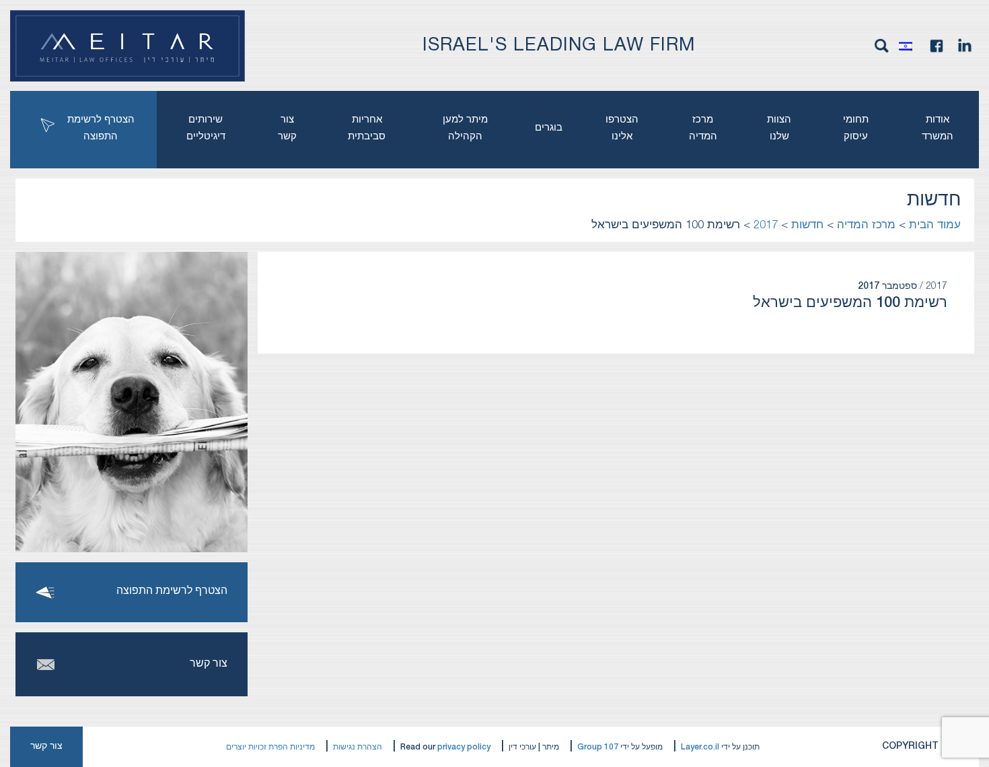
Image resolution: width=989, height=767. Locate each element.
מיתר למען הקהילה (465, 128)
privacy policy (463, 747)
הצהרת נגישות (357, 747)
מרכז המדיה (703, 128)
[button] (909, 46)
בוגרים (548, 128)
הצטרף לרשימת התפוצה (101, 128)
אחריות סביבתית (367, 128)
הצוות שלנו (779, 128)
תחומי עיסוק (856, 128)
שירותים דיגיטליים (205, 128)
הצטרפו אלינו (622, 128)
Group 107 (597, 747)
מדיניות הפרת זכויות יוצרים (270, 747)
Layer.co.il (700, 747)
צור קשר (287, 128)
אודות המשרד (937, 128)
